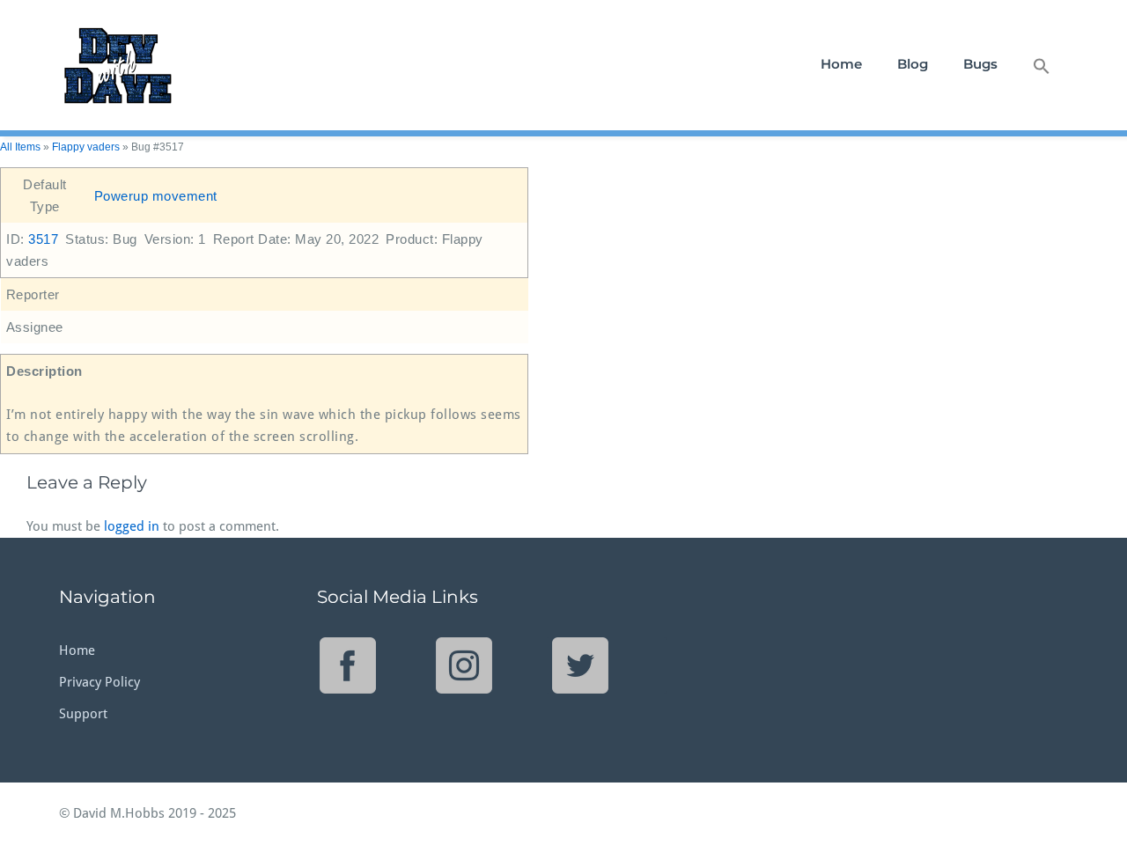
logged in (131, 526)
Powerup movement (155, 195)
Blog (912, 63)
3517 (43, 238)
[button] (1041, 65)
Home (841, 63)
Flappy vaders (86, 147)
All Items (20, 147)
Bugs (980, 63)
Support (83, 714)
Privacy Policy (99, 682)
